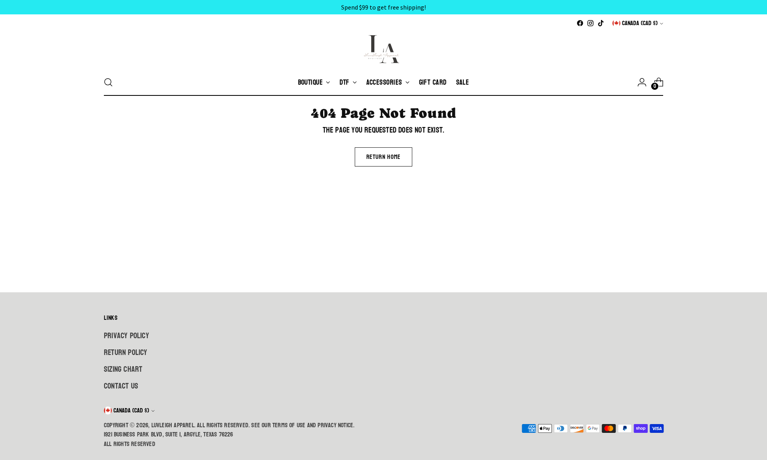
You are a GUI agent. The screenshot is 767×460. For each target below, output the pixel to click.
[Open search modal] (108, 82)
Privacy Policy (126, 336)
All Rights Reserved (129, 444)
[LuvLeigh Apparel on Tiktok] (600, 23)
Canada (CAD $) (640, 23)
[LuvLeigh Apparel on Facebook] (580, 23)
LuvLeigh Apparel (172, 425)
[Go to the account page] (642, 82)
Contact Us (121, 386)
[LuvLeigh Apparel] (383, 49)
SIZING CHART (123, 369)
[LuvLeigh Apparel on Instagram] (590, 23)
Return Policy (125, 352)
